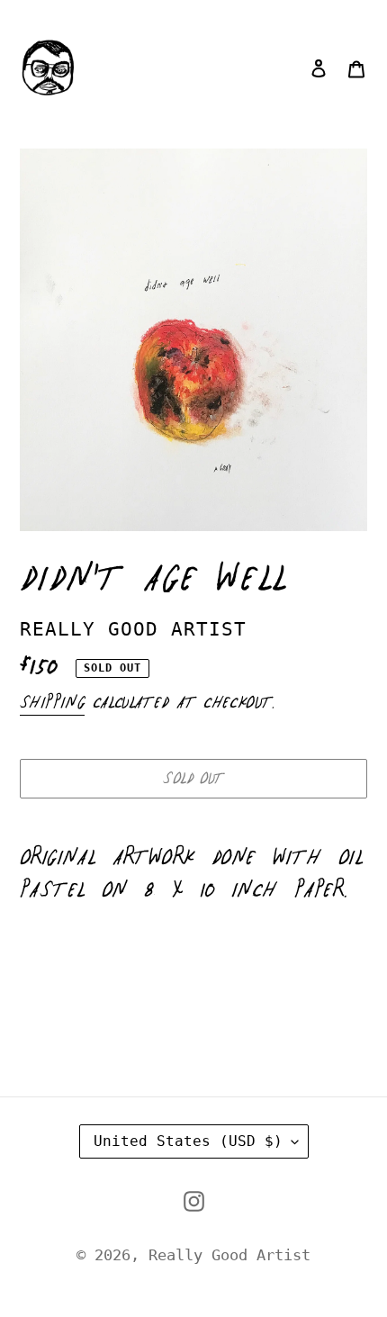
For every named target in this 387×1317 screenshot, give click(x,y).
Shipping (52, 703)
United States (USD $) (188, 1141)
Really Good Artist (229, 1255)
